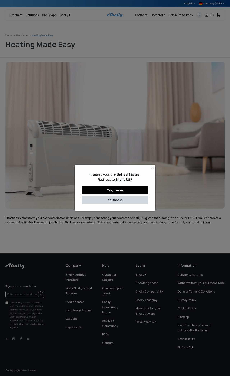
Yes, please (115, 190)
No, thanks (115, 200)
